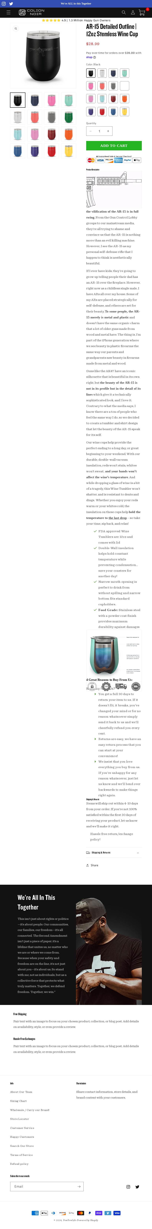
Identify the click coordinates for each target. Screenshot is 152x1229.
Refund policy (19, 1164)
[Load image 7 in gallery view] (51, 117)
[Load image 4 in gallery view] (68, 100)
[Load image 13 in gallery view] (17, 150)
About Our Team (21, 1092)
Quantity (91, 123)
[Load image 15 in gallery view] (51, 150)
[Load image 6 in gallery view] (34, 117)
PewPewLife (70, 1220)
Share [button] (94, 865)
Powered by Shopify (87, 1220)
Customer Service (22, 1128)
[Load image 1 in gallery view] (17, 100)
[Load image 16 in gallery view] (68, 150)
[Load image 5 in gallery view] (17, 117)
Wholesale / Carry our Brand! (29, 1110)
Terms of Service (21, 1155)
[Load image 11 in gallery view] (51, 134)
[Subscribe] (79, 1186)
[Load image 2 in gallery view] (34, 100)
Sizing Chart (18, 1101)
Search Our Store (22, 1146)
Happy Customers (22, 1137)
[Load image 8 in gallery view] (68, 117)
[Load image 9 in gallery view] (17, 134)
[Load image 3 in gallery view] (51, 100)
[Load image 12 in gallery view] (68, 134)
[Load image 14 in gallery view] (34, 150)
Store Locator (19, 1119)
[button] (8, 12)
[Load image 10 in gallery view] (34, 134)
